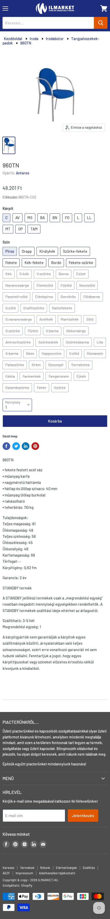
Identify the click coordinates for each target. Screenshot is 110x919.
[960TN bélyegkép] (9, 145)
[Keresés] (100, 23)
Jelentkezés (83, 815)
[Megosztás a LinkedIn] (25, 446)
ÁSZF (6, 873)
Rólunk (45, 868)
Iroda (34, 38)
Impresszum (24, 873)
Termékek (27, 868)
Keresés (8, 868)
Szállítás (89, 868)
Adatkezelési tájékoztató (57, 873)
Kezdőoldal (13, 38)
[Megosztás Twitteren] (16, 446)
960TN (25, 43)
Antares (22, 173)
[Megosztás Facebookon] (6, 446)
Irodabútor (55, 38)
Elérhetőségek (66, 868)
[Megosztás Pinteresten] (35, 446)
